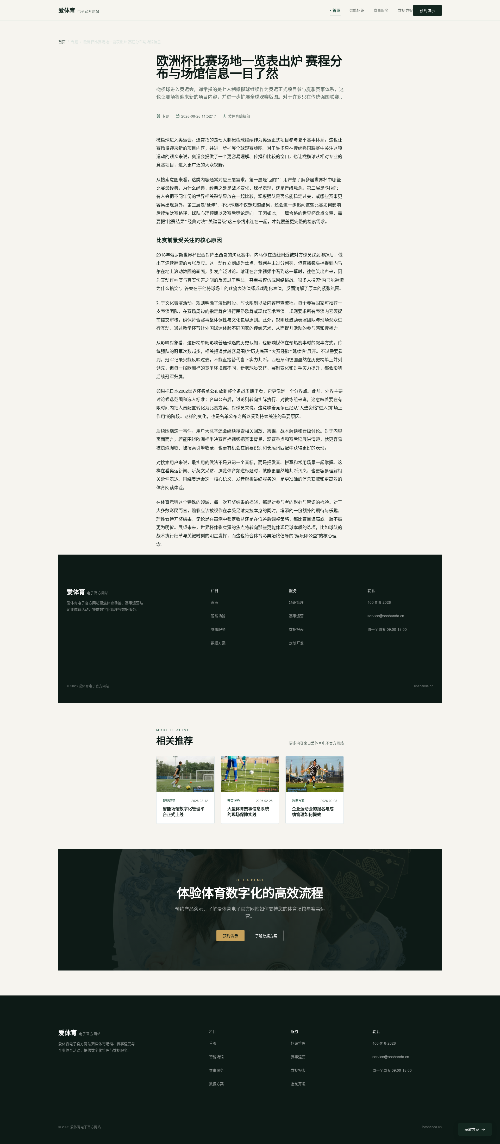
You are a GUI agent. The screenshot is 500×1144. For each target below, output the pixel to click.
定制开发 (296, 642)
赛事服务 (381, 10)
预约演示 (427, 10)
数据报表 (296, 629)
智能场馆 (356, 10)
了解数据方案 (266, 935)
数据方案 (405, 10)
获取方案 (472, 1129)
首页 (336, 10)
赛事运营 (296, 615)
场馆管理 (296, 602)
